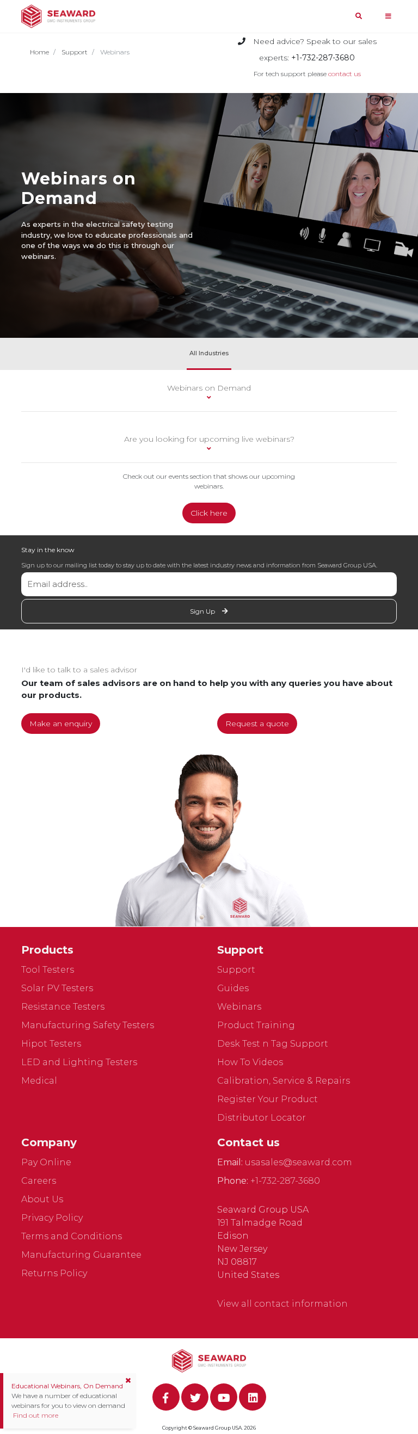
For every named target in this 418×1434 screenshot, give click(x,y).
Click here (209, 513)
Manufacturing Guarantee (81, 1255)
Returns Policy (54, 1273)
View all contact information (282, 1304)
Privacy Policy (52, 1218)
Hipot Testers (51, 1044)
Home (39, 52)
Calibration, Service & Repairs (283, 1081)
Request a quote (257, 723)
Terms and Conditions (71, 1236)
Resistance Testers (62, 1007)
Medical (39, 1081)
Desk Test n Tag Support (272, 1044)
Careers (38, 1181)
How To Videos (250, 1062)
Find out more (34, 1415)
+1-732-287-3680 (285, 1181)
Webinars (239, 1007)
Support (75, 52)
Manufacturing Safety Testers (87, 1025)
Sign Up (203, 611)
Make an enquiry (60, 723)
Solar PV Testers (57, 988)
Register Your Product (267, 1099)
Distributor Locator (261, 1117)
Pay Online (46, 1162)
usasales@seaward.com (298, 1162)
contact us (344, 74)
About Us (42, 1199)
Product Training (256, 1025)
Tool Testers (47, 970)
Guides (233, 988)
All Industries (209, 353)
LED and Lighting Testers (79, 1062)
